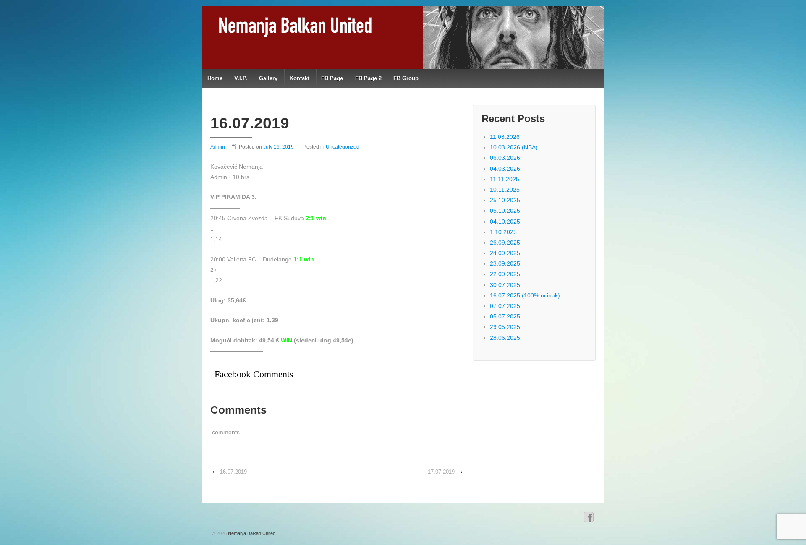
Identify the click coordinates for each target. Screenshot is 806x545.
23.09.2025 (505, 263)
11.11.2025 (504, 179)
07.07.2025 (505, 305)
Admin (217, 147)
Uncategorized (342, 147)
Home (214, 78)
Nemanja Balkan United (251, 533)
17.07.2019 (441, 472)
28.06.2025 (505, 337)
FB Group (406, 78)
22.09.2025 (505, 274)
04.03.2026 (505, 168)
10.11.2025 (505, 189)
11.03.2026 (505, 136)
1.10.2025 (503, 232)
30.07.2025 (505, 285)
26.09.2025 (505, 242)
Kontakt (299, 78)
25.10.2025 (505, 200)
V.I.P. (240, 78)
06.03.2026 (505, 157)
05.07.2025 (505, 316)
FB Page (332, 78)
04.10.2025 (505, 221)
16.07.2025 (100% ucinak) (525, 295)
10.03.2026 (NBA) (514, 147)
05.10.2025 (505, 210)
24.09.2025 (505, 253)
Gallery (268, 78)
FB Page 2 (368, 78)
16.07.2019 (233, 472)
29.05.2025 (505, 326)
